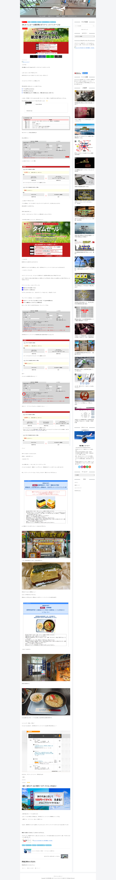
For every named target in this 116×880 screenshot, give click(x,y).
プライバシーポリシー (58, 876)
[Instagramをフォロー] (82, 467)
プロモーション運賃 (41, 845)
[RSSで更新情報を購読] (90, 467)
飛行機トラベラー (84, 445)
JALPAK (34, 845)
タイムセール (29, 845)
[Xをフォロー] (79, 467)
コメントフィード (78, 487)
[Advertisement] (84, 501)
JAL (24, 845)
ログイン (76, 482)
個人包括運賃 (49, 845)
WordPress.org (77, 490)
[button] (58, 56)
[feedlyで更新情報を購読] (87, 467)
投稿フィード (77, 485)
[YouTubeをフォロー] (84, 467)
